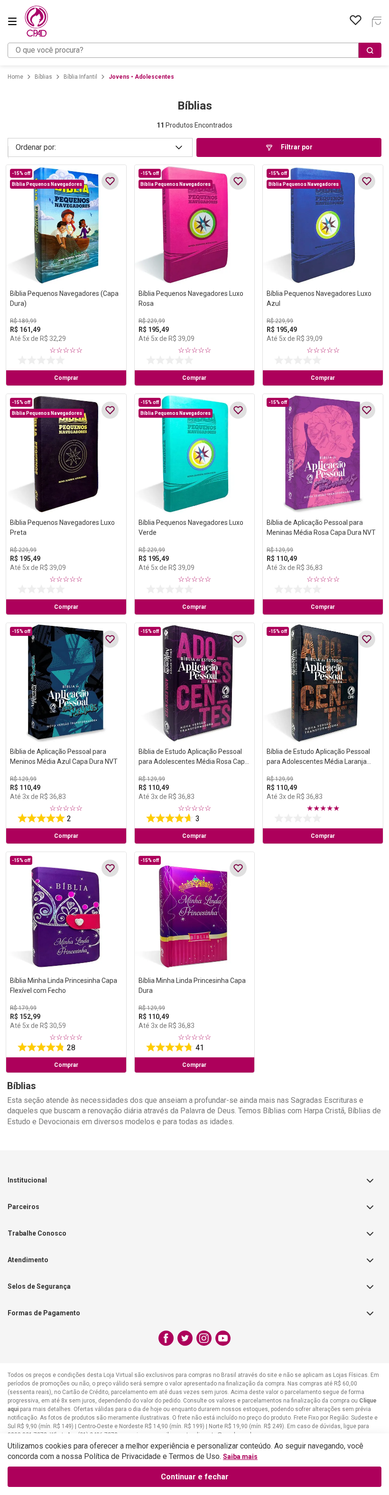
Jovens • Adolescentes (141, 76)
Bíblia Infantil (80, 76)
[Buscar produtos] (370, 50)
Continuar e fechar (195, 1476)
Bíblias (43, 76)
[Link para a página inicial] (15, 76)
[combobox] (194, 50)
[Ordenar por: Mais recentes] (100, 147)
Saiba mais (240, 1456)
